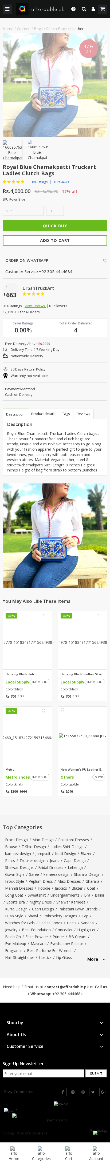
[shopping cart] (102, 9)
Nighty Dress (40, 902)
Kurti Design (65, 853)
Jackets (61, 888)
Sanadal (88, 922)
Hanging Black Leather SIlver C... (82, 674)
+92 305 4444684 (67, 993)
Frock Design (16, 839)
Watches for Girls (20, 922)
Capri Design (75, 860)
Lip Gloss (64, 957)
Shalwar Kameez (70, 902)
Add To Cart (55, 240)
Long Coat (14, 895)
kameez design (18, 853)
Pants (10, 860)
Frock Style (14, 881)
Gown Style (15, 874)
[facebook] (63, 1092)
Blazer (86, 853)
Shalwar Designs (19, 867)
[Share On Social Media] (100, 260)
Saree (34, 874)
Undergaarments (65, 895)
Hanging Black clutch (21, 674)
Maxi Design (43, 839)
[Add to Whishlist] (105, 260)
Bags (38, 28)
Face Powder (36, 936)
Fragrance (13, 950)
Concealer (64, 929)
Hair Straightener (19, 957)
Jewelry (11, 929)
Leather (77, 28)
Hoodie (44, 888)
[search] (84, 9)
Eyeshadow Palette (66, 943)
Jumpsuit (43, 853)
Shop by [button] (15, 1022)
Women (23, 28)
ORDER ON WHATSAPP (26, 260)
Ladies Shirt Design (67, 846)
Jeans (54, 860)
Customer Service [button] (25, 1046)
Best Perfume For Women (50, 950)
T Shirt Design (34, 846)
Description (15, 414)
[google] (103, 1092)
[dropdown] (93, 9)
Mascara (38, 943)
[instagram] (73, 1092)
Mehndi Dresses (19, 888)
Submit (96, 1073)
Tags (66, 413)
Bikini (99, 895)
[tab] (96, 958)
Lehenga (75, 867)
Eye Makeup (15, 943)
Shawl (33, 915)
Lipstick (45, 957)
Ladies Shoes (50, 922)
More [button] (92, 959)
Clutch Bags (56, 28)
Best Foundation (36, 929)
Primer (58, 936)
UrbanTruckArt (38, 288)
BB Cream (78, 936)
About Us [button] (16, 1034)
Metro (10, 769)
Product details (43, 413)
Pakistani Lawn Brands (78, 908)
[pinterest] (83, 1092)
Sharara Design (87, 874)
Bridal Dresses (50, 867)
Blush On (13, 936)
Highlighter (86, 929)
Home (8, 28)
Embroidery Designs (59, 915)
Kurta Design (16, 908)
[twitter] (93, 1092)
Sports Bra (15, 902)
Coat (91, 888)
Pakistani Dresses (73, 839)
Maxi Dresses (69, 881)
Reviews (83, 413)
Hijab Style (14, 915)
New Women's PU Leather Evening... (82, 769)
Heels (71, 922)
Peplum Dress (41, 881)
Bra (87, 895)
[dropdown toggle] (72, 9)
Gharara (92, 881)
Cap (85, 915)
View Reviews (35, 306)
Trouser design (32, 860)
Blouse (11, 846)
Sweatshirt (37, 895)
